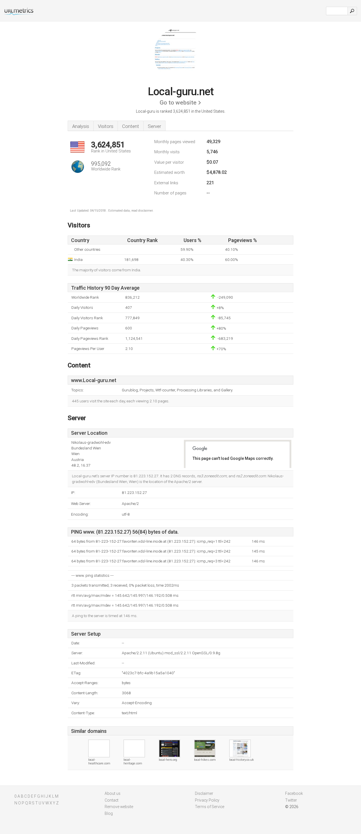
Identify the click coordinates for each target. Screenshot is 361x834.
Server (154, 126)
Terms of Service (209, 806)
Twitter (291, 800)
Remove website (119, 806)
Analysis (80, 126)
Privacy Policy (207, 800)
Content (130, 126)
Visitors (105, 126)
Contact (111, 800)
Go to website (178, 102)
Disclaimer (204, 793)
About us (112, 793)
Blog (109, 813)
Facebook (294, 793)
